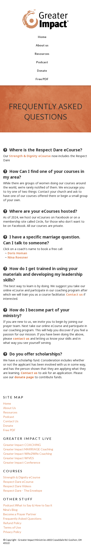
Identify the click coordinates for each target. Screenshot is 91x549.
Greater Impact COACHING (22, 445)
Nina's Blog (10, 509)
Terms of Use (12, 527)
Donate (42, 70)
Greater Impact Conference (22, 462)
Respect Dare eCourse (18, 481)
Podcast (42, 62)
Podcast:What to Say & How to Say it (27, 505)
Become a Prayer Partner (19, 514)
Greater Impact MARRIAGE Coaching (28, 449)
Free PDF (42, 79)
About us (42, 45)
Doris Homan (17, 253)
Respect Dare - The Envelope (22, 490)
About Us (9, 408)
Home (42, 37)
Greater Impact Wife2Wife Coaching (27, 453)
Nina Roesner (18, 257)
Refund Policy (12, 523)
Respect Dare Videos (17, 486)
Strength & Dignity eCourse (21, 477)
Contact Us (10, 421)
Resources (42, 53)
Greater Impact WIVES (18, 458)
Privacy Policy (12, 532)
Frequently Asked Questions (22, 518)
